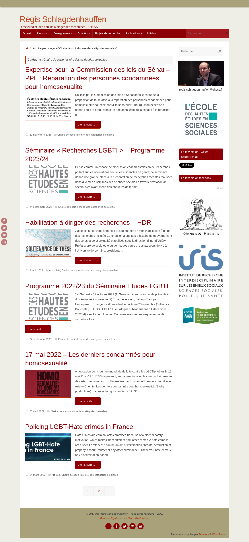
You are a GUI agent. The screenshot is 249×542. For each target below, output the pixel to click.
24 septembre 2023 (41, 206)
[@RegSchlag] (4, 228)
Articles (56, 474)
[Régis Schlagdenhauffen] (4, 221)
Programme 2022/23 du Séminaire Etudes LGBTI (96, 286)
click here (219, 188)
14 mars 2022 (38, 474)
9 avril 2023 (36, 270)
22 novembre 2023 (40, 134)
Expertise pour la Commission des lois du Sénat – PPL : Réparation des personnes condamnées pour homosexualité (97, 78)
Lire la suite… (86, 124)
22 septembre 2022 (41, 339)
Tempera (204, 534)
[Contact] (4, 235)
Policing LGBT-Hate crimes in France (79, 426)
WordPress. (219, 534)
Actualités (54, 270)
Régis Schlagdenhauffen (63, 19)
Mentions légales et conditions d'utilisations (124, 518)
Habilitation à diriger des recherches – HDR (88, 222)
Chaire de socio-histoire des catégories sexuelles (85, 134)
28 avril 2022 (37, 411)
